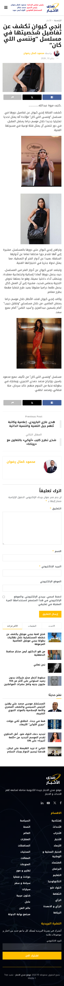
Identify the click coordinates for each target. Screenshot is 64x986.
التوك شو (55, 887)
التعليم (57, 875)
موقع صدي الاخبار (23, 975)
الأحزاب (57, 833)
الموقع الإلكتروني (50, 581)
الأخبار (48, 20)
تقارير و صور (23, 870)
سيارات (26, 889)
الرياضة (57, 912)
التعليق (55, 509)
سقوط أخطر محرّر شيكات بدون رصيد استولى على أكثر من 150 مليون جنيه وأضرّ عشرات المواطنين (24, 681)
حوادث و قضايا (21, 877)
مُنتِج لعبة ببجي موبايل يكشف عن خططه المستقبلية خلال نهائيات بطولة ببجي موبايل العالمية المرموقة (25, 639)
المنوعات (25, 864)
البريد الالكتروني (54, 941)
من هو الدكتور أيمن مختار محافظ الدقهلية (25, 653)
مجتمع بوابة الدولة (19, 914)
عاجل (27, 902)
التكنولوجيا (54, 881)
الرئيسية (57, 20)
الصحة (26, 827)
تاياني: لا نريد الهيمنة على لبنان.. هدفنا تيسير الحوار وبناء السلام (25, 750)
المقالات (25, 858)
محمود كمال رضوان (33, 53)
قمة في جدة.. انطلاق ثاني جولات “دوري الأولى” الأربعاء (25, 723)
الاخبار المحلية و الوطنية (51, 854)
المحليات (25, 852)
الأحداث (57, 827)
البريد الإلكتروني (50, 566)
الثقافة (57, 894)
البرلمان (56, 869)
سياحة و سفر (22, 883)
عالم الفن (24, 908)
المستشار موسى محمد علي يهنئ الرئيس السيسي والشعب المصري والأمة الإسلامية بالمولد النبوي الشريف (25, 708)
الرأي (58, 900)
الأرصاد (57, 845)
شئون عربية (23, 895)
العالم (26, 833)
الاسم (56, 551)
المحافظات (24, 845)
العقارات (25, 839)
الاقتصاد (56, 862)
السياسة (25, 820)
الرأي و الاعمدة (52, 906)
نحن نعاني (39, 664)
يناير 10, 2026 (47, 58)
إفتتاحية (56, 820)
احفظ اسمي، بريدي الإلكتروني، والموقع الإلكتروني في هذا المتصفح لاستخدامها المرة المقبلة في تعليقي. (33, 600)
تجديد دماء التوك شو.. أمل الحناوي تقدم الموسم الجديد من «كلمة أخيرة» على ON (24, 737)
